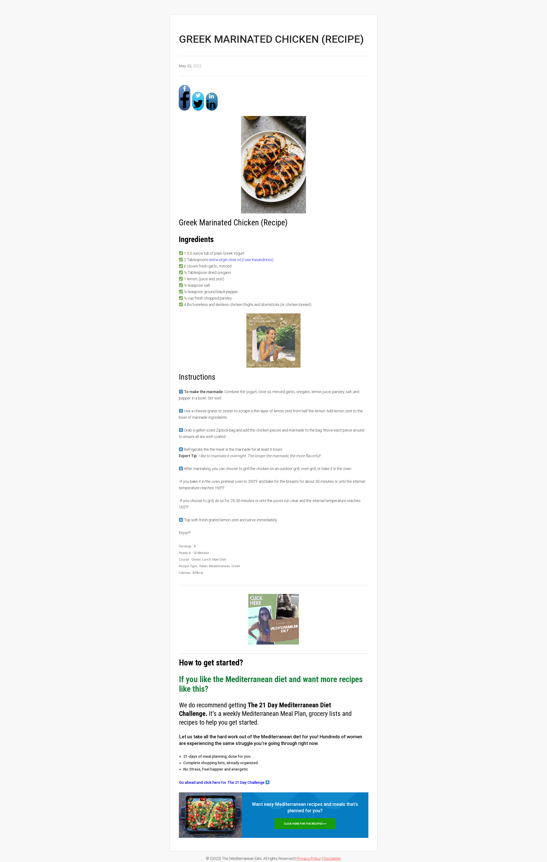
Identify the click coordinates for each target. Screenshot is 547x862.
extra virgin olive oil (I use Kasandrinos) (241, 259)
